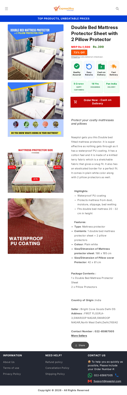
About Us (9, 362)
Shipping (75, 57)
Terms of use (11, 367)
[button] (6, 8)
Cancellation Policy (57, 367)
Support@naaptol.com (107, 381)
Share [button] (82, 345)
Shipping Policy (55, 373)
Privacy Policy (12, 373)
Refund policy (54, 362)
